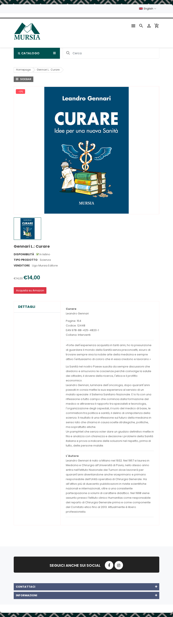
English (149, 8)
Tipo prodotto (26, 260)
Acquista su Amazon (30, 290)
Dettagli (26, 306)
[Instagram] (119, 565)
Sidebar (25, 79)
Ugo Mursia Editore (45, 265)
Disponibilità (24, 254)
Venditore (22, 265)
